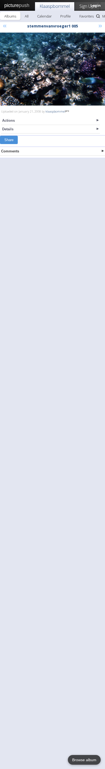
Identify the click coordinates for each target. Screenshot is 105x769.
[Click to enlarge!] (52, 69)
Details (7, 129)
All (27, 16)
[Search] (98, 16)
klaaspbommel (55, 111)
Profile (65, 16)
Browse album (84, 760)
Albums (10, 16)
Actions (8, 120)
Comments (10, 151)
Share (8, 140)
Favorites (86, 16)
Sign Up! (87, 6)
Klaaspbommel (55, 6)
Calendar (44, 16)
